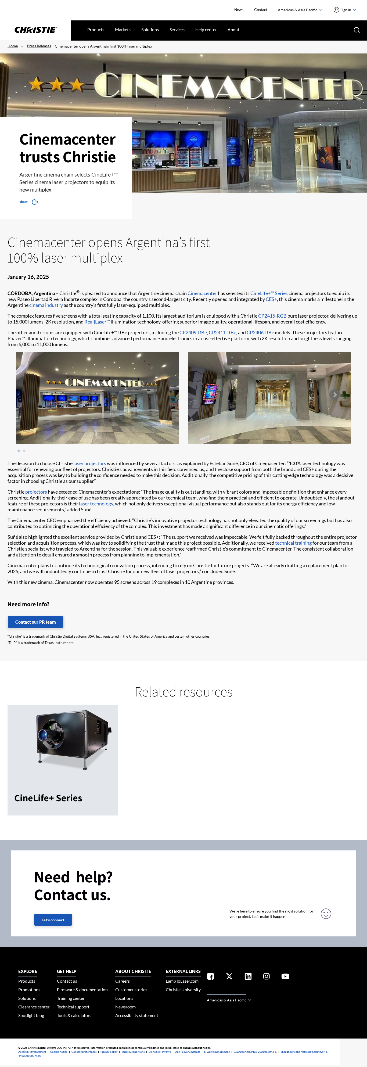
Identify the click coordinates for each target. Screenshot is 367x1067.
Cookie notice (58, 1051)
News (238, 9)
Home (13, 46)
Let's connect (53, 920)
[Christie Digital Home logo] (35, 30)
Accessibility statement (136, 1015)
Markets (123, 29)
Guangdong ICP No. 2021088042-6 (255, 1051)
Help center (206, 29)
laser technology (96, 503)
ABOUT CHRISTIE (133, 971)
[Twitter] (229, 977)
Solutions (150, 29)
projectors (36, 492)
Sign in (346, 10)
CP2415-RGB (272, 316)
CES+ (271, 299)
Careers (122, 980)
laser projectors (89, 463)
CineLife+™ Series (269, 293)
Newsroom (125, 1006)
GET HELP (66, 971)
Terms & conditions (133, 1051)
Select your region (226, 991)
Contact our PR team (35, 621)
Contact (260, 9)
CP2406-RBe (260, 332)
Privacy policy (108, 1051)
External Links (183, 971)
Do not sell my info (160, 1051)
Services (177, 29)
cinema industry (46, 305)
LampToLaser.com (182, 980)
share (23, 201)
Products (95, 29)
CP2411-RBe (222, 332)
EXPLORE (27, 971)
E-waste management (217, 1051)
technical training (293, 543)
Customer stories (131, 989)
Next (334, 394)
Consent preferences (83, 1051)
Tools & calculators (74, 1015)
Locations (124, 998)
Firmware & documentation (82, 989)
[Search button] (356, 30)
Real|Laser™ (97, 322)
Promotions (29, 989)
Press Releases (39, 46)
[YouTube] (285, 977)
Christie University (183, 989)
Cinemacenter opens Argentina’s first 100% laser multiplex (103, 46)
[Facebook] (210, 977)
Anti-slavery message (187, 1051)
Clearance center (33, 1006)
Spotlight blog (31, 1015)
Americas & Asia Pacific (298, 10)
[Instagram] (266, 977)
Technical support (73, 1006)
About (233, 29)
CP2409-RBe (193, 332)
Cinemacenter (202, 293)
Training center (71, 998)
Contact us (67, 980)
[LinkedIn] (248, 977)
